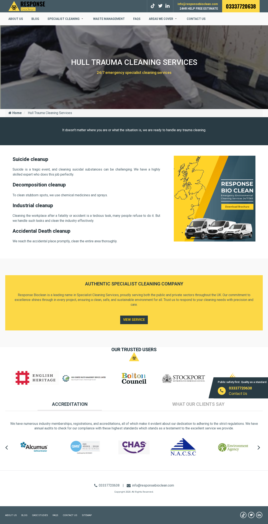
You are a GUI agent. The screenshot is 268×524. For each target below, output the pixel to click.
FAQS (136, 19)
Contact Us (196, 19)
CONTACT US (70, 515)
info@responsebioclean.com (198, 4)
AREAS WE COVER (161, 19)
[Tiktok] (153, 6)
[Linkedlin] (167, 6)
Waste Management (109, 19)
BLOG (35, 19)
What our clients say (198, 404)
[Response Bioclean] (26, 6)
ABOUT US (15, 19)
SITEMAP (87, 515)
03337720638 (241, 6)
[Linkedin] (259, 515)
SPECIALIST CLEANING (64, 19)
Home (17, 113)
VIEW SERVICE (134, 320)
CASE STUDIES (40, 515)
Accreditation (70, 404)
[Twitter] (160, 6)
